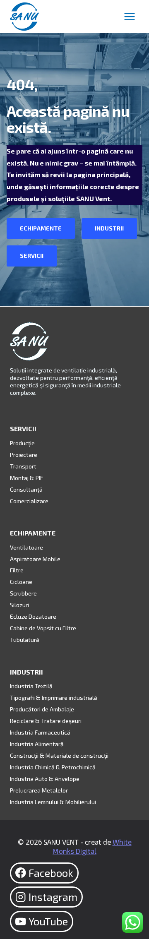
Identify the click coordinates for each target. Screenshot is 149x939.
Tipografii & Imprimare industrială (53, 697)
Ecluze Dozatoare (33, 616)
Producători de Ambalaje (42, 709)
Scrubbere (23, 593)
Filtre (17, 570)
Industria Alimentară (37, 743)
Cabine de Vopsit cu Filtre (43, 628)
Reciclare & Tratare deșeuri (46, 720)
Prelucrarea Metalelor (39, 790)
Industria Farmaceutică (40, 732)
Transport (23, 466)
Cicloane (21, 581)
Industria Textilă (31, 685)
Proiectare (23, 454)
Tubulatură (24, 639)
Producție (22, 443)
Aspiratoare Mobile (35, 558)
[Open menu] (129, 16)
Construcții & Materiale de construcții (59, 755)
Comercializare (29, 500)
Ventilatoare (26, 547)
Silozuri (19, 604)
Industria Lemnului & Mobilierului (53, 801)
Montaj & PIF (26, 477)
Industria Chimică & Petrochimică (53, 767)
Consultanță (26, 489)
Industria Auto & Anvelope (44, 778)
